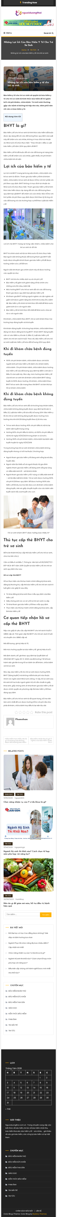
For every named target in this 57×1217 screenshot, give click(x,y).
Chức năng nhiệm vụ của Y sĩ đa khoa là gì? (25, 802)
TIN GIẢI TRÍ (13, 1025)
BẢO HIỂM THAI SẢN (16, 1002)
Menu (9, 33)
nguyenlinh (19, 798)
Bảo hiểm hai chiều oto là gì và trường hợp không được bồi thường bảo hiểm (16, 740)
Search (47, 33)
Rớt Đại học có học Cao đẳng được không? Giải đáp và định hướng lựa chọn (28, 935)
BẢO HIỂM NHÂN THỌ (17, 991)
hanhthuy (20, 899)
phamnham (22, 78)
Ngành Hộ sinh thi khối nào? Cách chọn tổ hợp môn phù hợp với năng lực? (29, 960)
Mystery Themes (40, 1214)
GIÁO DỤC (9, 794)
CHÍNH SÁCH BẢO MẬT (24, 1211)
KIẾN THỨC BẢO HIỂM (17, 1013)
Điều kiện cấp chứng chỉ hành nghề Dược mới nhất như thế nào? (29, 970)
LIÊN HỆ (38, 1211)
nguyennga (20, 847)
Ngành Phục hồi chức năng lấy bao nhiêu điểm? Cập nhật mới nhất (28, 945)
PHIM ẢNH (12, 1019)
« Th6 (7, 1109)
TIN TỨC (12, 75)
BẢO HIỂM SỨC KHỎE (17, 996)
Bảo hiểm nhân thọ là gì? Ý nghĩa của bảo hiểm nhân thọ (41, 740)
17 (8, 1092)
